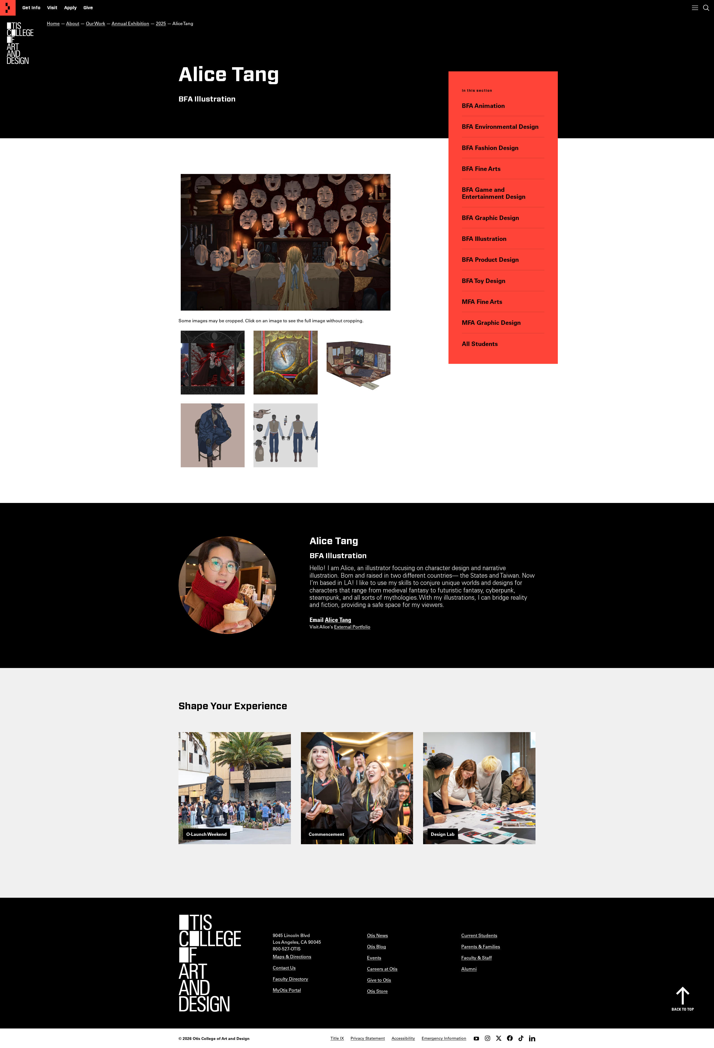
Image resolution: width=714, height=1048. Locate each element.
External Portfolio (352, 627)
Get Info (31, 8)
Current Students (479, 935)
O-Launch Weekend (206, 834)
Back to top (683, 1009)
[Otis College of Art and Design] (8, 8)
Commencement (326, 834)
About (72, 23)
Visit (52, 8)
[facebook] (509, 1038)
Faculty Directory (290, 979)
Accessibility (403, 1038)
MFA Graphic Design (491, 322)
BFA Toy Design (483, 280)
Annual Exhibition (130, 23)
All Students (480, 343)
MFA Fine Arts (482, 301)
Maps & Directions (292, 956)
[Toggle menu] (695, 7)
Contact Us (284, 967)
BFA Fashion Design (490, 147)
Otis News (377, 935)
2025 (161, 23)
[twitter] (498, 1038)
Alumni (469, 969)
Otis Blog (376, 946)
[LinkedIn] (532, 1038)
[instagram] (487, 1038)
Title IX (337, 1038)
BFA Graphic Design (490, 217)
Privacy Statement (368, 1038)
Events (374, 957)
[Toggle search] (706, 7)
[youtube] (476, 1038)
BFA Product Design (490, 259)
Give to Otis (379, 980)
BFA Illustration (484, 238)
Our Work (95, 23)
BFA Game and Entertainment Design (493, 193)
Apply (70, 8)
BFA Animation (483, 105)
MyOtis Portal (287, 990)
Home (53, 23)
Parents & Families (480, 946)
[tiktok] (521, 1038)
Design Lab (443, 834)
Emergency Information (444, 1038)
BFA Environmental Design (500, 126)
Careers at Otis (382, 969)
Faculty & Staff (476, 957)
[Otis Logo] (20, 43)
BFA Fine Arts (481, 168)
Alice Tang (338, 619)
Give (88, 8)
